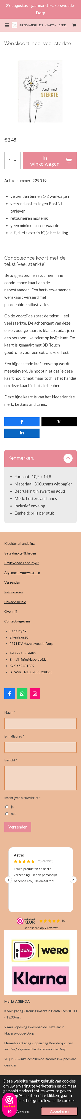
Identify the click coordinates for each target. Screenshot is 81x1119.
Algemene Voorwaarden (22, 572)
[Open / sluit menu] (7, 25)
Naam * (10, 712)
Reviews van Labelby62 (21, 563)
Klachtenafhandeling (19, 543)
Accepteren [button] (59, 1111)
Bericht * (10, 760)
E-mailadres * (14, 736)
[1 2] (12, 160)
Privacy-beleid (15, 602)
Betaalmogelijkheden (20, 553)
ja (12, 806)
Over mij (10, 611)
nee (13, 813)
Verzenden (12, 582)
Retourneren (13, 592)
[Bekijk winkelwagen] (74, 25)
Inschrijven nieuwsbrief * (22, 798)
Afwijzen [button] (23, 1111)
